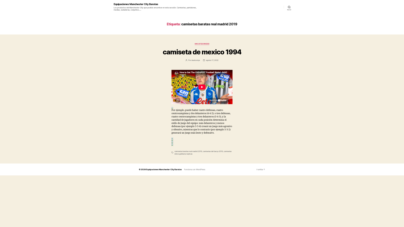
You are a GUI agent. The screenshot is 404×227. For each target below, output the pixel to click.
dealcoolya (195, 60)
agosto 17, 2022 (212, 60)
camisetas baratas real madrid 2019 (188, 151)
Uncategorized (202, 44)
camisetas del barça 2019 (213, 151)
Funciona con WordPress (194, 169)
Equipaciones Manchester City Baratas (136, 4)
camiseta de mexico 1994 (202, 52)
